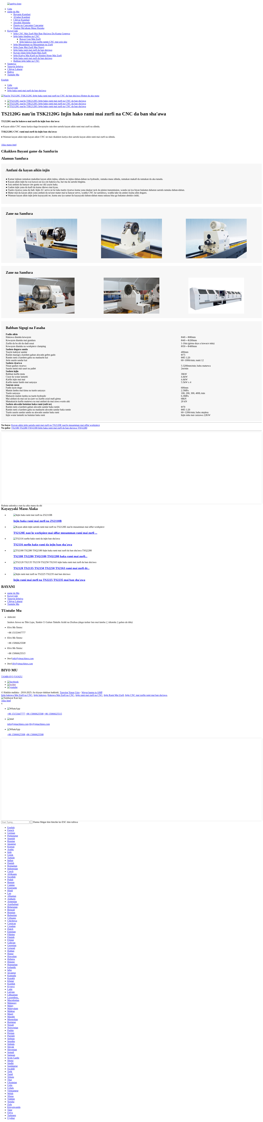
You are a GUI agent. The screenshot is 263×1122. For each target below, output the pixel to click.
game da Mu (13, 11)
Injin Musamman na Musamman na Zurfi (33, 44)
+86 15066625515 (53, 713)
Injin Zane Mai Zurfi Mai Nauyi (28, 47)
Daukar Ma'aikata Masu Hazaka (28, 28)
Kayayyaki (12, 31)
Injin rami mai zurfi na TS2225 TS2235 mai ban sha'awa (49, 579)
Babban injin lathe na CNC (26, 61)
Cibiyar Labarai (14, 69)
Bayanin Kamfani (21, 14)
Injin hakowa (40, 695)
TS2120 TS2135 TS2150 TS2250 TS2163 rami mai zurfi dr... (51, 568)
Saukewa (11, 63)
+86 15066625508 (35, 713)
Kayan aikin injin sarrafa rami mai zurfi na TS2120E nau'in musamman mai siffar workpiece (55, 425)
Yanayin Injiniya (15, 66)
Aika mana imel (8, 144)
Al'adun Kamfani (21, 17)
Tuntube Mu (13, 74)
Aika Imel (6, 700)
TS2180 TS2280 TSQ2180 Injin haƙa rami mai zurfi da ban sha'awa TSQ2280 (49, 428)
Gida (9, 9)
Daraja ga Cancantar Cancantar (28, 25)
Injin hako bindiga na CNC (26, 36)
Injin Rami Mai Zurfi (114, 695)
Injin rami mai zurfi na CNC (89, 695)
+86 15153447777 (16, 713)
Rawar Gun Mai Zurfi (30, 39)
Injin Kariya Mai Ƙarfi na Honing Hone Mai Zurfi (37, 55)
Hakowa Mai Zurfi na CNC (60, 695)
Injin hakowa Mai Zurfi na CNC (16, 695)
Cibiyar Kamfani (21, 20)
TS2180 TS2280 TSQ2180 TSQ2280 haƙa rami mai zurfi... (50, 556)
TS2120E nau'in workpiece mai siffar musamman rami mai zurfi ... (55, 532)
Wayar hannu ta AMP (92, 692)
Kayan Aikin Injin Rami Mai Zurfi (29, 52)
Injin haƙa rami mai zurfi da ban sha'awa (32, 50)
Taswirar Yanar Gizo (70, 692)
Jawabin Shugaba (21, 22)
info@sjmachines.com (23, 658)
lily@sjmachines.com (22, 663)
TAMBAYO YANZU (12, 676)
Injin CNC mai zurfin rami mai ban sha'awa (146, 695)
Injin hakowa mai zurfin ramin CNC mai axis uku (43, 42)
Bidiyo (10, 72)
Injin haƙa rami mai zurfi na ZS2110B (37, 521)
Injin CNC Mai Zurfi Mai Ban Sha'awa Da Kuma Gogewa (41, 33)
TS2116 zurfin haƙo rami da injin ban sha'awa (42, 544)
